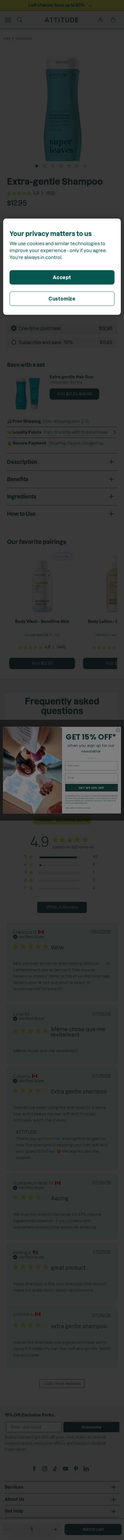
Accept (62, 277)
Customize (62, 298)
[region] (62, 266)
